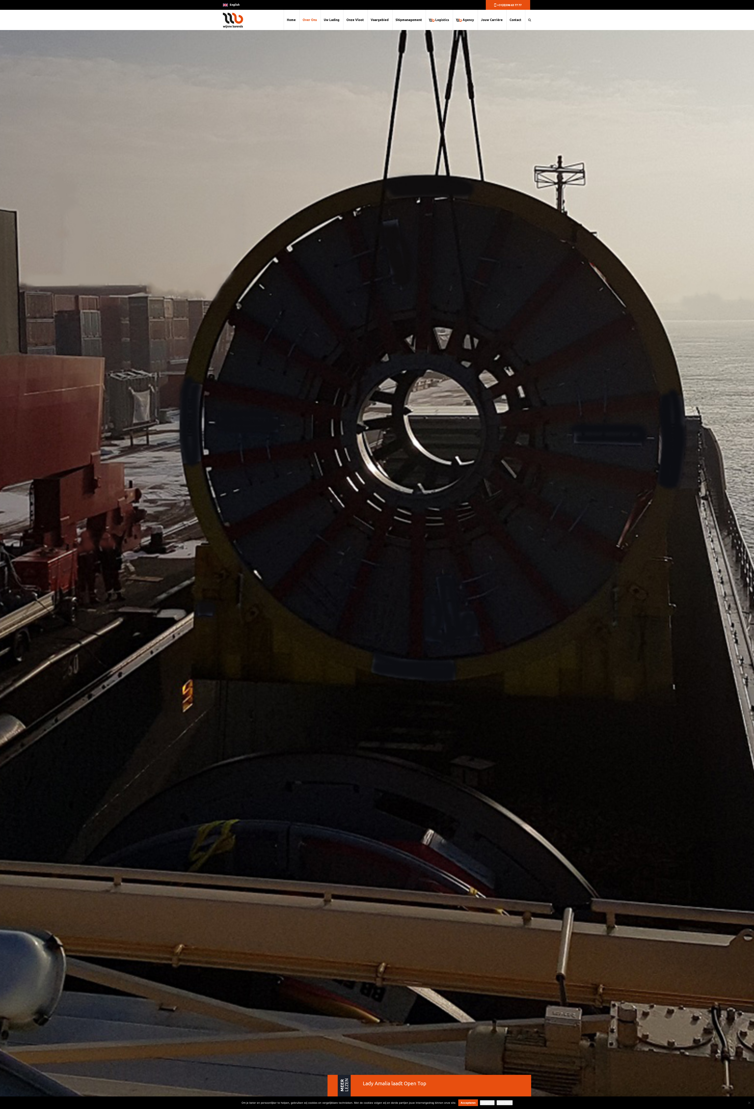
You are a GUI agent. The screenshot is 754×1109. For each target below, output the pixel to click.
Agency (468, 20)
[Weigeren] (749, 1103)
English (235, 4)
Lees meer (504, 1102)
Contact (515, 20)
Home (291, 20)
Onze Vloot (355, 20)
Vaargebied (380, 20)
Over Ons (310, 20)
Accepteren (468, 1102)
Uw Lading (331, 20)
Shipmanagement (408, 20)
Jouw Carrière (492, 20)
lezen (344, 1085)
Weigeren (487, 1102)
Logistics (442, 20)
